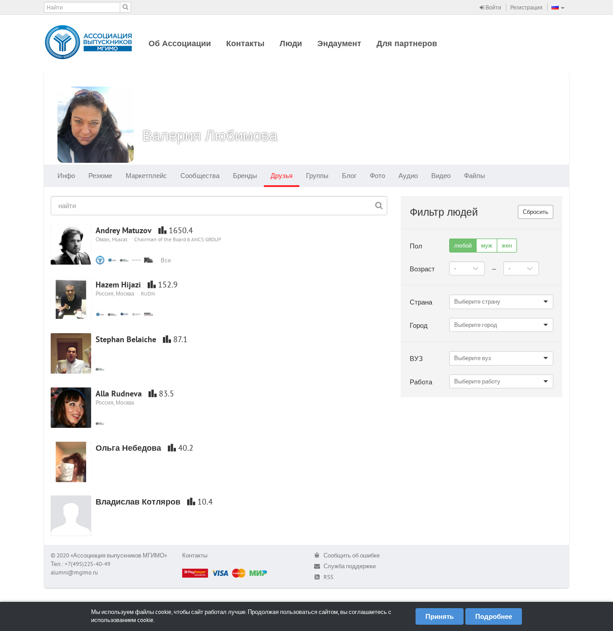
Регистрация (526, 7)
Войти (492, 7)
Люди (291, 43)
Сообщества (199, 175)
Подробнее (493, 616)
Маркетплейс (146, 175)
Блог (349, 175)
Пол (416, 246)
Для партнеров (407, 43)
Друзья (282, 175)
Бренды (245, 175)
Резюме (100, 175)
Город (419, 325)
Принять (439, 616)
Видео (441, 175)
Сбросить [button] (535, 212)
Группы (317, 175)
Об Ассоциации (180, 43)
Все (166, 260)
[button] (558, 7)
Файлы (474, 175)
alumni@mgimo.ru (74, 572)
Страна (421, 302)
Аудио (408, 175)
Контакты (245, 43)
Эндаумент (339, 43)
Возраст (422, 269)
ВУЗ (416, 358)
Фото (377, 175)
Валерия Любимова (209, 135)
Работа (421, 382)
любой (463, 245)
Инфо (66, 175)
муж (486, 245)
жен (507, 245)
